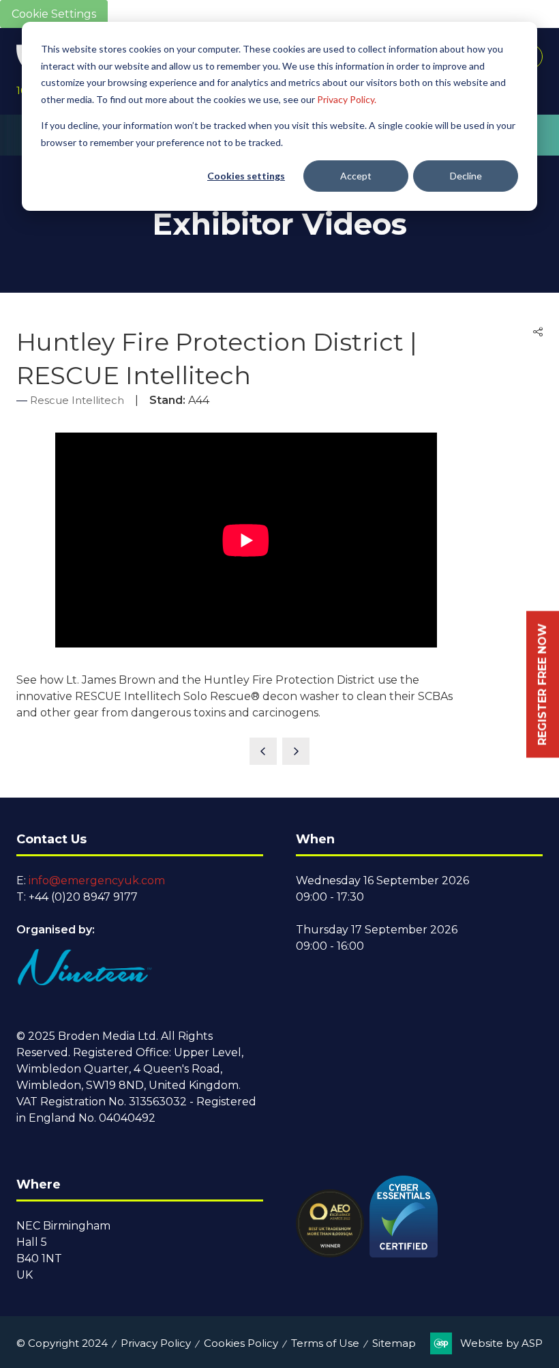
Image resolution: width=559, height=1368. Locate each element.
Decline (466, 175)
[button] (538, 332)
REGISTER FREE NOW (542, 684)
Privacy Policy (156, 1343)
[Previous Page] (263, 751)
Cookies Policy (241, 1343)
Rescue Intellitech (77, 400)
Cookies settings (246, 175)
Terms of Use (325, 1343)
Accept (356, 175)
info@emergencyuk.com (97, 880)
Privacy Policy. (346, 99)
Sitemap (394, 1343)
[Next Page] (295, 751)
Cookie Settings (54, 14)
